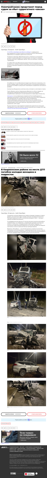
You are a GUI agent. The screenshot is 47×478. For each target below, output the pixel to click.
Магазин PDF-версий (21, 448)
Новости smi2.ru (5, 164)
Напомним (10, 96)
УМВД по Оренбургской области (7, 207)
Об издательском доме (14, 447)
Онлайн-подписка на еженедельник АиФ (33, 447)
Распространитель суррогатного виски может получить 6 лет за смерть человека (22, 135)
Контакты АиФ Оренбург (31, 448)
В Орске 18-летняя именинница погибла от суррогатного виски (18, 146)
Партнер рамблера (20, 473)
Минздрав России (4, 43)
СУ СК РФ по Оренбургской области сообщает (19, 52)
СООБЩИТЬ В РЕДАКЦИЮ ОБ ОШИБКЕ (16, 451)
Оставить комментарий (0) (37, 113)
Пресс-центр (22, 447)
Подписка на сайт (13, 448)
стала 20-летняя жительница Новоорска (17, 108)
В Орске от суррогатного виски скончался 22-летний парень (18, 139)
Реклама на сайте (40, 448)
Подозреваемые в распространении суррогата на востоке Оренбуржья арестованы (22, 142)
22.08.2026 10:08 (4, 167)
